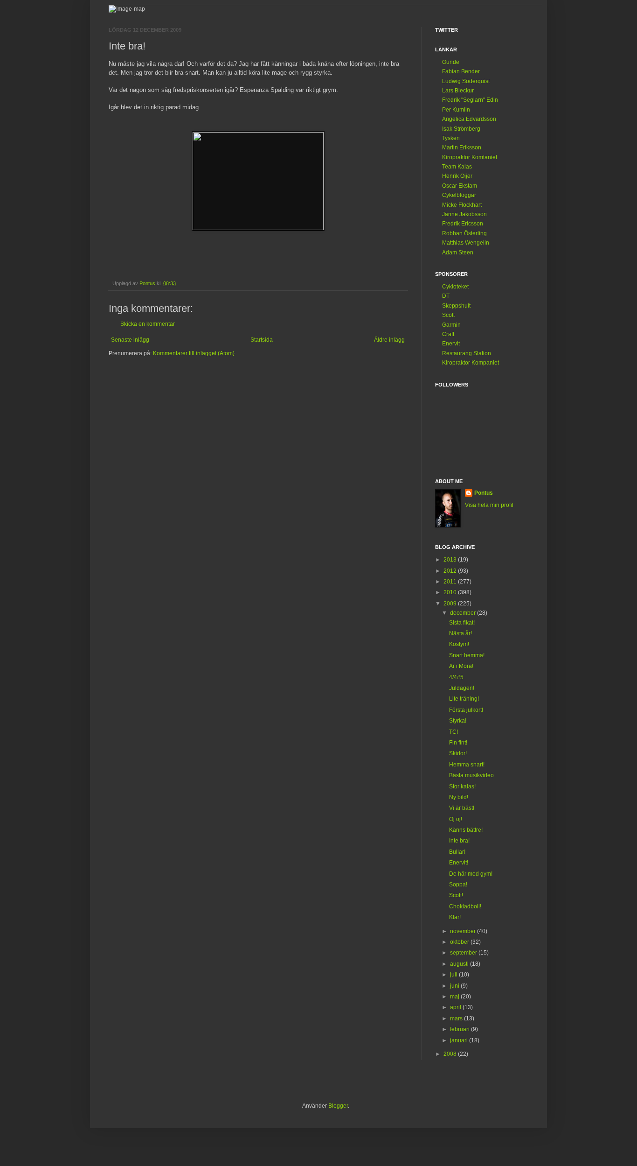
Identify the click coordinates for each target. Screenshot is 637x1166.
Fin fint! (458, 742)
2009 (450, 603)
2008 (450, 1054)
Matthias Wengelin (465, 242)
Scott (448, 315)
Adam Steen (457, 252)
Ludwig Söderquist (466, 81)
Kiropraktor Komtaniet (469, 157)
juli (454, 974)
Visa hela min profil (489, 505)
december (463, 613)
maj (455, 996)
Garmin (451, 325)
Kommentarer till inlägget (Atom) (194, 353)
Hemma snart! (467, 764)
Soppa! (458, 884)
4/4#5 (456, 677)
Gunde (450, 62)
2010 (450, 592)
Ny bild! (458, 797)
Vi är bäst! (461, 808)
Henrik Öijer (457, 176)
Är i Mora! (461, 666)
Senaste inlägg (130, 340)
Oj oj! (455, 819)
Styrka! (457, 720)
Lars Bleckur (458, 90)
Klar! (455, 917)
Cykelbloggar (459, 195)
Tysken (451, 138)
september (464, 952)
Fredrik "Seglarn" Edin (470, 100)
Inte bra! (459, 840)
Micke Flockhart (462, 205)
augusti (460, 964)
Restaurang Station (466, 353)
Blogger (338, 1106)
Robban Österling (464, 233)
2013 (450, 559)
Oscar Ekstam (459, 186)
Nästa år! (460, 633)
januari (459, 1040)
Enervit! (458, 862)
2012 (450, 571)
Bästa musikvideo (471, 775)
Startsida (261, 340)
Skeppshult (456, 305)
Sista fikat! (462, 622)
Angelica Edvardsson (469, 119)
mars (457, 1018)
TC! (453, 732)
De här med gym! (470, 874)
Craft (448, 334)
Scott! (456, 895)
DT (446, 296)
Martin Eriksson (461, 147)
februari (460, 1029)
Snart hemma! (467, 655)
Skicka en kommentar (147, 324)
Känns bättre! (466, 830)
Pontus (483, 493)
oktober (460, 942)
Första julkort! (466, 710)
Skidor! (458, 753)
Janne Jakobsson (464, 214)
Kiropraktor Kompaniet (470, 362)
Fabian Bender (461, 71)
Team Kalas (457, 166)
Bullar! (457, 852)
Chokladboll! (465, 906)
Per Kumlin (456, 109)
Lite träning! (464, 698)
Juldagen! (461, 688)
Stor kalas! (462, 786)
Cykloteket (455, 286)
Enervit (451, 343)
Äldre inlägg (389, 340)
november (463, 931)
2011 (450, 581)
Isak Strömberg (461, 129)
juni (455, 986)
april (456, 1007)
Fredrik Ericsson (462, 223)
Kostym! (459, 644)
